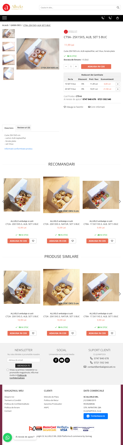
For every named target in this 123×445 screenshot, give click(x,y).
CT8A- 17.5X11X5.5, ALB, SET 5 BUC (101, 224)
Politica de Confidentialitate (18, 376)
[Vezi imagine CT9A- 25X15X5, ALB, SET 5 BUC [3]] (8, 73)
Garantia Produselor (53, 403)
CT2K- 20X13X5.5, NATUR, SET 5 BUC (61, 224)
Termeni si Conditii (12, 400)
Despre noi (9, 396)
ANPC (46, 407)
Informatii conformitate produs (18, 148)
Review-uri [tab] (23, 127)
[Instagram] (67, 360)
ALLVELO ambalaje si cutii (22, 221)
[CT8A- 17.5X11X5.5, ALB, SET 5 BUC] (101, 195)
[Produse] (5, 19)
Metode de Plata (51, 396)
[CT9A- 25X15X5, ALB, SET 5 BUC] (37, 54)
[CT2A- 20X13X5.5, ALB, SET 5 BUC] (22, 195)
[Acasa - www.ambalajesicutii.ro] (17, 7)
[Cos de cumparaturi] (117, 18)
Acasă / (6, 25)
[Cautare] (118, 7)
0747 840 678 (101, 358)
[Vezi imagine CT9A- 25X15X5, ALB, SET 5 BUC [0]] (8, 33)
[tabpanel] (37, 54)
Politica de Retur (51, 400)
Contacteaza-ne (98, 416)
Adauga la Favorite (74, 106)
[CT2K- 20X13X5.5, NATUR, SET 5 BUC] (61, 195)
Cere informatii (97, 106)
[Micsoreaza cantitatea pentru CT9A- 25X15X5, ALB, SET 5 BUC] (66, 66)
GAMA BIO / (16, 25)
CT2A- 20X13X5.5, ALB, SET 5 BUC (22, 224)
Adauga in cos (96, 66)
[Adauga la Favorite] (33, 240)
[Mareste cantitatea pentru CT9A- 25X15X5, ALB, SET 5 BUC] (76, 66)
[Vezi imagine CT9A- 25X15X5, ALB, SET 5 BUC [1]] (8, 46)
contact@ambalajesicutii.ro (101, 366)
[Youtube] (61, 360)
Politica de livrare (12, 407)
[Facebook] (55, 360)
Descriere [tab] (8, 128)
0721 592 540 (101, 362)
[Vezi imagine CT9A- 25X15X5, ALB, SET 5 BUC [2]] (8, 60)
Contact (8, 411)
